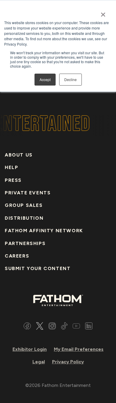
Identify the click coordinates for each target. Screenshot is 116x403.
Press (13, 180)
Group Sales (24, 205)
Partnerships (25, 243)
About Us (19, 155)
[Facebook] (27, 326)
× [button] (103, 12)
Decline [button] (70, 79)
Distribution (24, 218)
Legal (38, 362)
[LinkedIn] (89, 326)
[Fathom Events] (58, 300)
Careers (17, 256)
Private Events (28, 193)
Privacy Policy (68, 362)
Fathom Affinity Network (44, 230)
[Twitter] (39, 326)
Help (11, 167)
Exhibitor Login (29, 349)
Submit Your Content (37, 268)
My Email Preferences (79, 349)
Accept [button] (45, 79)
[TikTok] (64, 326)
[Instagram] (52, 326)
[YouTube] (76, 326)
